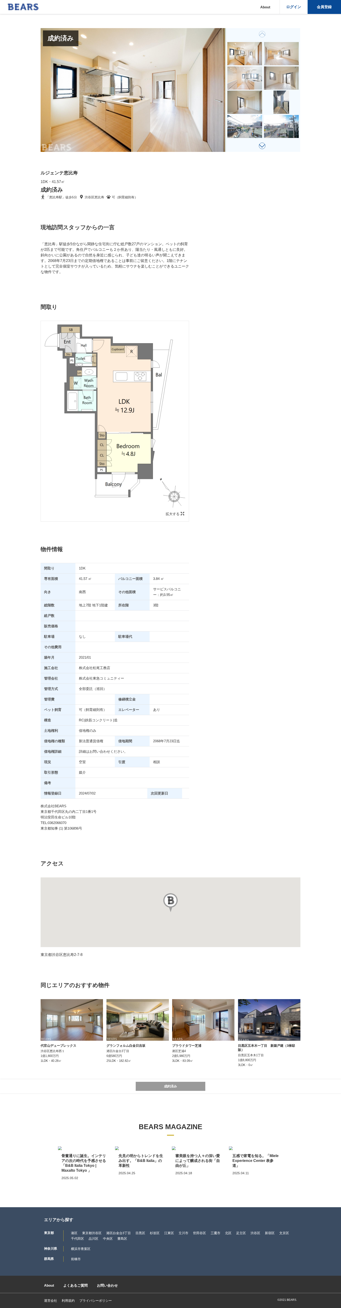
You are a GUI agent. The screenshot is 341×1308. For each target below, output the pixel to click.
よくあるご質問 (75, 1285)
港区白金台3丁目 (118, 1233)
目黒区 (140, 1233)
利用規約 (68, 1300)
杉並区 (155, 1233)
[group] (245, 53)
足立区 (241, 1233)
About (265, 7)
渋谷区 (255, 1233)
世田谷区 (199, 1233)
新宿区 (270, 1233)
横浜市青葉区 (80, 1249)
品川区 (93, 1238)
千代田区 (77, 1238)
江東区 (169, 1233)
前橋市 (76, 1259)
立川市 (183, 1233)
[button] (262, 146)
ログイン (293, 7)
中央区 (108, 1238)
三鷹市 (215, 1233)
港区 (74, 1233)
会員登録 (324, 7)
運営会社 (50, 1300)
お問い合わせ (107, 1285)
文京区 (284, 1233)
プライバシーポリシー (95, 1300)
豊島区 (122, 1238)
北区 (228, 1233)
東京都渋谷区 (92, 1233)
